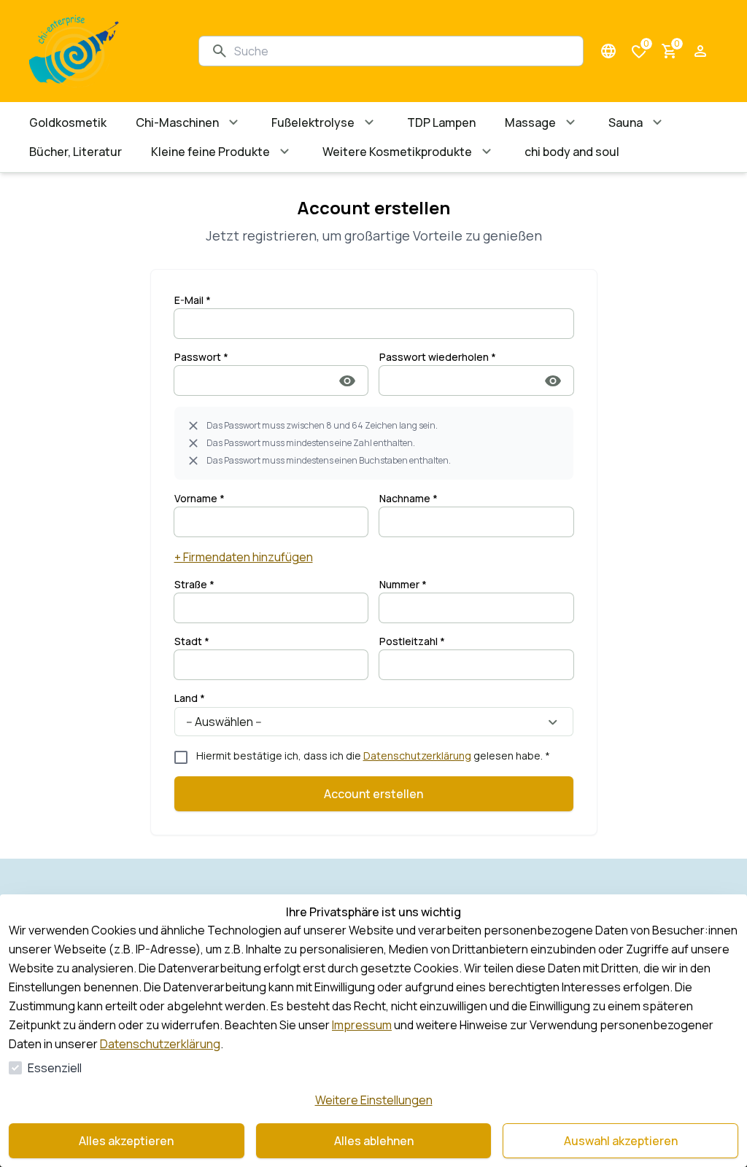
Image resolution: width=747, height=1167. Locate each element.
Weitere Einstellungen (374, 1100)
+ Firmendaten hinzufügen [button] (243, 557)
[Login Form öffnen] (700, 51)
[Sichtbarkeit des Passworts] (347, 380)
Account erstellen (373, 794)
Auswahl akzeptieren (621, 1141)
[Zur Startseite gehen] (99, 51)
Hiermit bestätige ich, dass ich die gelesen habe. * (373, 755)
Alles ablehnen (374, 1141)
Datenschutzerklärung (417, 755)
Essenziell (55, 1068)
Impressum (362, 1025)
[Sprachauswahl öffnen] (608, 51)
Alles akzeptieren (126, 1141)
